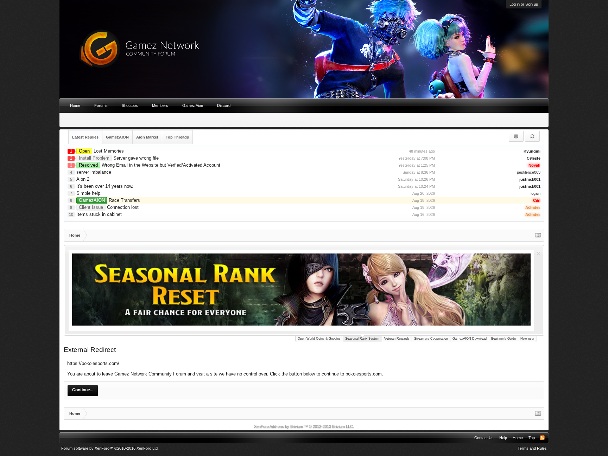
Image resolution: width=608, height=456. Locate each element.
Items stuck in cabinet (99, 214)
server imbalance (93, 172)
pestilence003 (528, 172)
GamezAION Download (469, 338)
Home (75, 105)
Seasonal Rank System (362, 338)
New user (527, 338)
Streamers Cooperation (431, 338)
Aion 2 (82, 179)
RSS (542, 438)
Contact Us (484, 438)
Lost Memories (101, 151)
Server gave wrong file (119, 158)
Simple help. (89, 193)
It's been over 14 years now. (104, 186)
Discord (223, 105)
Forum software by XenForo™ (110, 448)
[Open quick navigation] (538, 235)
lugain (535, 193)
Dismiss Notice (538, 253)
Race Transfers (109, 200)
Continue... (82, 389)
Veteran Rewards (397, 338)
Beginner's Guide (503, 338)
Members (160, 105)
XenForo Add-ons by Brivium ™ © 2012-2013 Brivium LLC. (304, 426)
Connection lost (109, 207)
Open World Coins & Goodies (319, 338)
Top (531, 438)
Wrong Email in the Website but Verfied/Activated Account (149, 165)
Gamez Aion (192, 105)
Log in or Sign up (523, 4)
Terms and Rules (532, 448)
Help (503, 438)
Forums (101, 105)
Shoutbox (130, 105)
